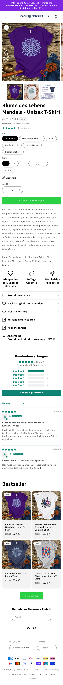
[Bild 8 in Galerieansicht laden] (48, 92)
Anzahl (5, 184)
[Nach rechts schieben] (60, 93)
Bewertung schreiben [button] (31, 392)
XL (33, 163)
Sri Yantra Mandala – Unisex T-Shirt (15, 574)
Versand (5, 123)
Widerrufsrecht (51, 674)
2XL (43, 163)
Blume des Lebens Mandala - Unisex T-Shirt (15, 527)
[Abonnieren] (48, 617)
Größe (10, 171)
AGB (41, 674)
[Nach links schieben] (3, 93)
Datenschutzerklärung (50, 670)
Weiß (51, 138)
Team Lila (10, 138)
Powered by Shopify (31, 670)
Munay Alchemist (16, 670)
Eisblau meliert (13, 151)
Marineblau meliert (31, 138)
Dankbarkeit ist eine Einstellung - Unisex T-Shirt (46, 576)
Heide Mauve (32, 145)
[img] (9, 411)
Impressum (33, 674)
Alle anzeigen (32, 595)
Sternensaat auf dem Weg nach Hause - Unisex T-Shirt (45, 527)
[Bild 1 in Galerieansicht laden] (14, 92)
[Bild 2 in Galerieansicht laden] (31, 92)
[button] (6, 16)
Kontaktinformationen (17, 674)
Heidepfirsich (11, 145)
